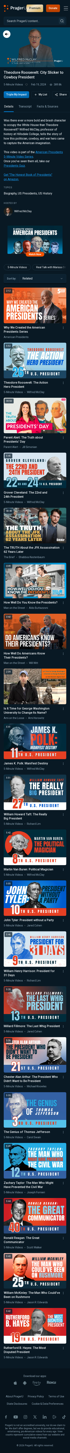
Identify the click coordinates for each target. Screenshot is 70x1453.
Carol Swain (34, 1137)
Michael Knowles (36, 1086)
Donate (53, 8)
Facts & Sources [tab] (47, 106)
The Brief (9, 557)
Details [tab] (8, 106)
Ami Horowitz (36, 718)
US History (45, 193)
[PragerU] (15, 8)
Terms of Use (56, 1396)
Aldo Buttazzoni (38, 607)
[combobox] (42, 278)
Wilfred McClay (23, 211)
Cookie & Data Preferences (47, 1403)
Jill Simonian (29, 446)
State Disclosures (17, 1403)
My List (43, 94)
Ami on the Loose (14, 718)
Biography (10, 193)
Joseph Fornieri (36, 1192)
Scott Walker (34, 1247)
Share (63, 94)
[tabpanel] (35, 167)
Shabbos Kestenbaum (32, 557)
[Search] (62, 21)
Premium (35, 8)
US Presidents (27, 193)
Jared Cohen (34, 925)
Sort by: (11, 278)
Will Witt (33, 662)
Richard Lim (34, 823)
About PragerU (14, 1396)
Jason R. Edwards (37, 1302)
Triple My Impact (16, 94)
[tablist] (35, 108)
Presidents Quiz (14, 165)
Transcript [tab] (25, 106)
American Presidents (16, 337)
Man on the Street (14, 607)
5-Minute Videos (13, 84)
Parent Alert (11, 446)
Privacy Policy (36, 1396)
